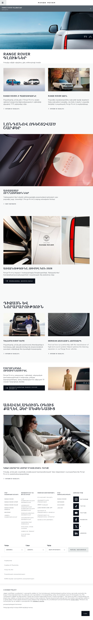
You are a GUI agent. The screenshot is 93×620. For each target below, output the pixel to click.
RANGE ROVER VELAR (11, 505)
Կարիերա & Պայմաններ (11, 565)
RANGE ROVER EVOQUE (9, 508)
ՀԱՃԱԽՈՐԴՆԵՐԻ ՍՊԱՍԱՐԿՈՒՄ (43, 501)
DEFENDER (60, 502)
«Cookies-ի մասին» (38, 601)
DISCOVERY (61, 505)
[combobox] (15, 549)
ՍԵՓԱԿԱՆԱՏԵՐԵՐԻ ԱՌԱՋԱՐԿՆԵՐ (27, 514)
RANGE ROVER (9, 499)
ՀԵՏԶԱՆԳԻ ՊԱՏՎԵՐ (27, 531)
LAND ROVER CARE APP (45, 507)
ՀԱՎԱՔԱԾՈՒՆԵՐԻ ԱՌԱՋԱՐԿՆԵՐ (27, 518)
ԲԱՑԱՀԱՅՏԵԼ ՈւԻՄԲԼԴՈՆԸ (21, 281)
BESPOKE (8, 512)
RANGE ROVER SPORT (11, 502)
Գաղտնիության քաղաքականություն (14, 574)
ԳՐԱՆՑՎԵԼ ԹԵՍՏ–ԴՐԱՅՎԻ (27, 527)
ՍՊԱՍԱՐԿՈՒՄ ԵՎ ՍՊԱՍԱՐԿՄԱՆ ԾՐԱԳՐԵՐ (46, 516)
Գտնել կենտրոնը (78, 549)
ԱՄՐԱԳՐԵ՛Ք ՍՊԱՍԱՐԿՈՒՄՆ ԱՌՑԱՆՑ (46, 511)
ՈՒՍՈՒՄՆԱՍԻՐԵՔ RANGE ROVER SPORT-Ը (23, 388)
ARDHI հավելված (43, 505)
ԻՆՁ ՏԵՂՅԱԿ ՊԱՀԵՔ (25, 535)
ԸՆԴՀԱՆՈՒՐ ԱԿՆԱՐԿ (45, 497)
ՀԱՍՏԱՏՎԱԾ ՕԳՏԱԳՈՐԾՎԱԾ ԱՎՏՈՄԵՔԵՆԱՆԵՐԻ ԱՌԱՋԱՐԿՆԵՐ (28, 507)
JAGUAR (60, 508)
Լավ (85, 613)
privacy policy (75, 599)
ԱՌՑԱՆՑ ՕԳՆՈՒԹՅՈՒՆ (45, 519)
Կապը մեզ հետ (8, 569)
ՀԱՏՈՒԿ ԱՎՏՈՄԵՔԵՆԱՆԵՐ (11, 516)
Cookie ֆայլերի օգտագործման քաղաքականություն (19, 578)
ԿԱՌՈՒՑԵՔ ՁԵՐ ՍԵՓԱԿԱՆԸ (26, 523)
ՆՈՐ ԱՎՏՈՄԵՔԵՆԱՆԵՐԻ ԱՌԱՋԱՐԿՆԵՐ (28, 500)
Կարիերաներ (8, 560)
